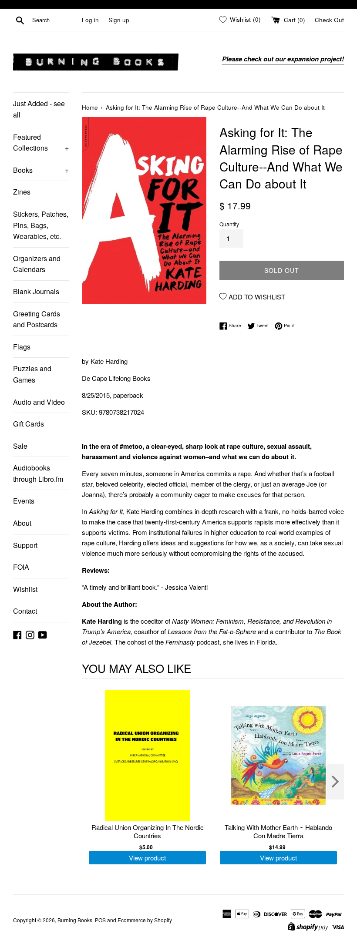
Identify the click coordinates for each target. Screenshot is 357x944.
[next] (335, 782)
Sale (20, 446)
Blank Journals (36, 291)
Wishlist (25, 589)
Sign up (118, 20)
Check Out (329, 20)
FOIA (21, 567)
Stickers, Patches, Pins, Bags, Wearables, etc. (40, 225)
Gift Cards (28, 424)
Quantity (229, 224)
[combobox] (55, 20)
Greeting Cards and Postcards (36, 319)
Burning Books (74, 920)
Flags (21, 347)
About (22, 523)
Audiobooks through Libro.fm (38, 473)
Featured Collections (41, 142)
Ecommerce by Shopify (145, 920)
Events (23, 501)
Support (25, 545)
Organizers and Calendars (37, 264)
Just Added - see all (39, 109)
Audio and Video (39, 402)
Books (41, 170)
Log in (90, 20)
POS (100, 920)
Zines (21, 192)
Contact (25, 611)
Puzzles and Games (32, 374)
